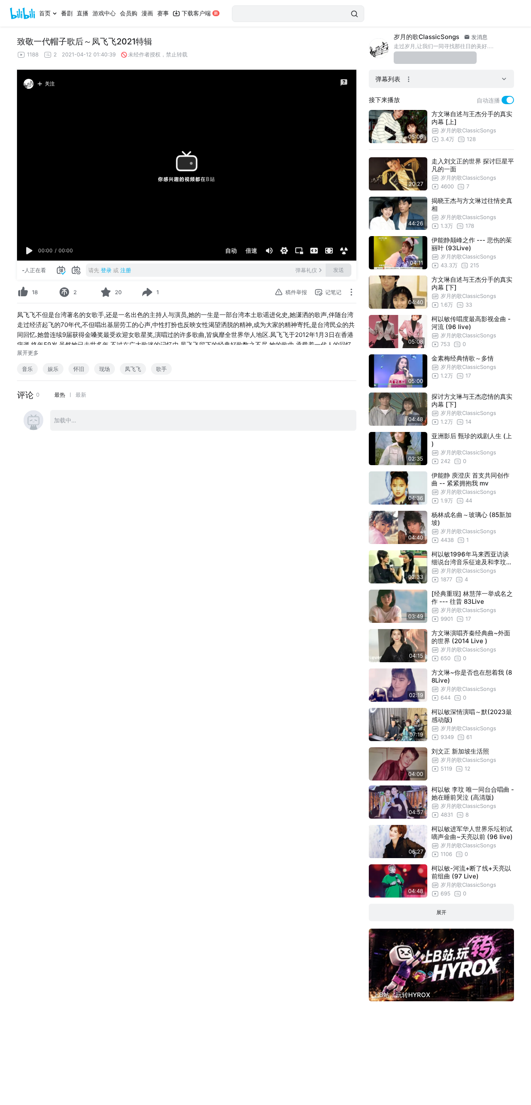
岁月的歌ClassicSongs (426, 37)
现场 (104, 369)
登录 (106, 270)
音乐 (27, 369)
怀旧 (78, 369)
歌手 (161, 369)
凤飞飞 (133, 369)
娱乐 (53, 369)
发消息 (478, 37)
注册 (125, 270)
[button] (29, 250)
